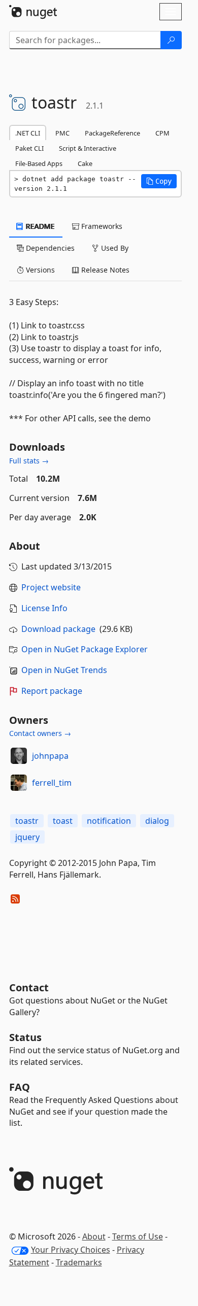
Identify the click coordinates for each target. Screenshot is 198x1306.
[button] (159, 181)
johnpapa (50, 755)
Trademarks (79, 1262)
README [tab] (39, 226)
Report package (51, 690)
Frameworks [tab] (100, 226)
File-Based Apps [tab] (38, 163)
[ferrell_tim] (19, 783)
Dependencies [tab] (49, 248)
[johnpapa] (19, 756)
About (94, 1236)
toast (63, 820)
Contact (29, 987)
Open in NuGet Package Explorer (84, 649)
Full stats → (29, 460)
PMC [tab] (62, 133)
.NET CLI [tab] (27, 133)
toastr (27, 820)
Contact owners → (40, 733)
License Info (44, 608)
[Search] (171, 40)
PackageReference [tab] (112, 133)
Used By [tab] (113, 248)
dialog (157, 820)
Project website (51, 587)
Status (25, 1037)
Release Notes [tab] (104, 270)
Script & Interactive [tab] (87, 148)
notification (109, 820)
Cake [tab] (85, 163)
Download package (58, 628)
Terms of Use (137, 1236)
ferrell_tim (52, 782)
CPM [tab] (162, 133)
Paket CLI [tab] (29, 148)
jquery (27, 837)
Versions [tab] (39, 270)
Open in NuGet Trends (64, 670)
